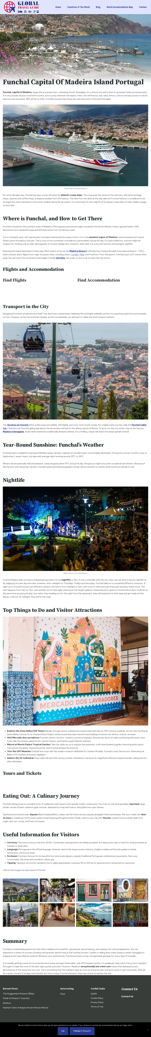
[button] (20, 890)
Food (62, 993)
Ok (63, 1031)
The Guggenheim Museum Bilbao (18, 993)
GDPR (94, 993)
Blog (98, 7)
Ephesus (7, 1003)
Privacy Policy (97, 1002)
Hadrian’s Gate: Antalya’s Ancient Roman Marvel (25, 1007)
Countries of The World (78, 7)
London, (75, 254)
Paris (82, 254)
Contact (143, 7)
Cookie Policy (97, 998)
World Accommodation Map (120, 7)
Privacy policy (82, 1031)
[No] (148, 1030)
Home (58, 7)
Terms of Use (97, 1006)
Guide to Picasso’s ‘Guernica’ (16, 998)
